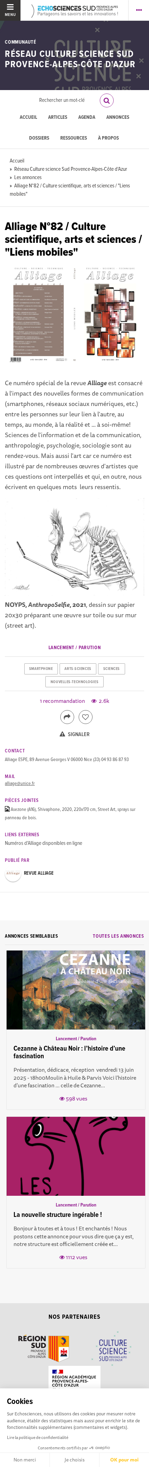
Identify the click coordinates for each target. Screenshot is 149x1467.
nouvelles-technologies (74, 682)
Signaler (78, 734)
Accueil (28, 117)
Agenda (86, 117)
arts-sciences (77, 668)
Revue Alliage (39, 873)
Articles (57, 117)
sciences (111, 668)
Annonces (117, 117)
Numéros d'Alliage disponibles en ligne (43, 843)
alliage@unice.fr (20, 783)
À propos (108, 138)
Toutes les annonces (118, 936)
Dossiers (39, 138)
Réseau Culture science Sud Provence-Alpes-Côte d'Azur (70, 59)
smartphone (41, 668)
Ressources (73, 138)
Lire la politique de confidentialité (37, 1437)
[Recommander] (86, 717)
